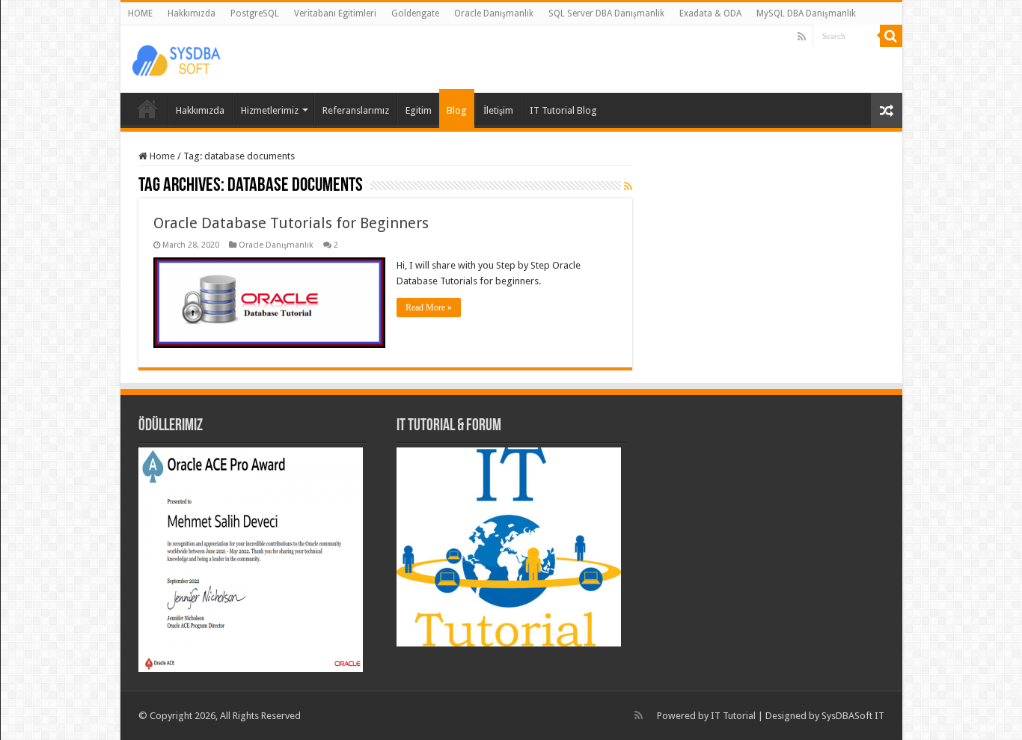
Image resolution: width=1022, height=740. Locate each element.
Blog (457, 110)
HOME (140, 13)
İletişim (498, 110)
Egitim (419, 110)
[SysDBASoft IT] (176, 58)
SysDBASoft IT (852, 715)
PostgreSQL (254, 13)
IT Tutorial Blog (563, 110)
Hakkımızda (191, 13)
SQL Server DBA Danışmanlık (606, 13)
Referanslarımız (355, 110)
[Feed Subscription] (628, 186)
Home (161, 156)
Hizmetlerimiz (270, 110)
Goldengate (415, 13)
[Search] (891, 36)
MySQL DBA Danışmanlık (806, 13)
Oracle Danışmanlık (493, 13)
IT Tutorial (733, 715)
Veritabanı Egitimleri (335, 13)
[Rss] (801, 37)
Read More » (429, 307)
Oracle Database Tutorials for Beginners (291, 223)
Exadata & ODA (710, 13)
